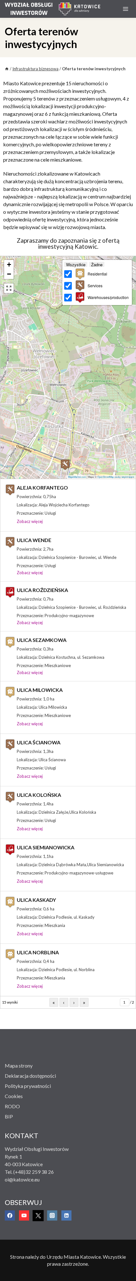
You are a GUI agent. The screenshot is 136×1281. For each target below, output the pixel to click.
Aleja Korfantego (42, 487)
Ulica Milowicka (40, 690)
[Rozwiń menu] (125, 9)
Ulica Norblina (38, 952)
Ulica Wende (34, 540)
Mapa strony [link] (19, 1065)
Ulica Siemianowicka (45, 847)
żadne (96, 264)
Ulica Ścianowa (38, 742)
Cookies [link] (14, 1096)
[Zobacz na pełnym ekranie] (9, 288)
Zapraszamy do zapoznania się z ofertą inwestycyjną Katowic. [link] (68, 243)
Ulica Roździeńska (42, 590)
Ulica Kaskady (36, 900)
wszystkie (75, 264)
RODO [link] (12, 1106)
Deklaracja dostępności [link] (30, 1076)
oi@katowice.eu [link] (22, 1179)
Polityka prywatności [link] (28, 1086)
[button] (9, 264)
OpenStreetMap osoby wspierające (115, 476)
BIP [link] (9, 1116)
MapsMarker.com (77, 476)
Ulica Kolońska (39, 795)
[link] (32, 9)
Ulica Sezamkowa (41, 640)
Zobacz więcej (30, 521)
